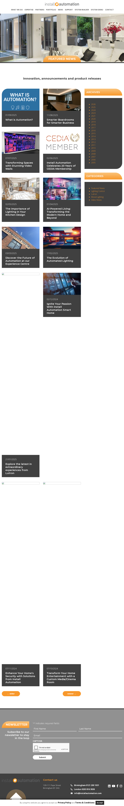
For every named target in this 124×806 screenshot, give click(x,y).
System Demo (97, 10)
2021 (93, 116)
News (60, 10)
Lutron (94, 194)
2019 (93, 121)
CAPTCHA (37, 741)
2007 (93, 156)
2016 (93, 130)
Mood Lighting (97, 197)
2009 (93, 151)
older (11, 693)
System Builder (82, 10)
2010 (93, 148)
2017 (93, 127)
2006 (93, 159)
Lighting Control (98, 191)
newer (71, 693)
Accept (100, 803)
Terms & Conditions (84, 802)
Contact (109, 10)
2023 (93, 113)
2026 (93, 104)
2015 (93, 133)
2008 (93, 154)
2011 (93, 145)
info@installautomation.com (87, 793)
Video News (96, 200)
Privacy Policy (64, 802)
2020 (93, 119)
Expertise (29, 10)
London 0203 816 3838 (84, 789)
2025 (93, 107)
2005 (93, 162)
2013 (93, 139)
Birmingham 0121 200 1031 (86, 785)
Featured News (98, 188)
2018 (93, 124)
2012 (93, 142)
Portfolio (51, 10)
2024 (93, 110)
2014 (93, 136)
